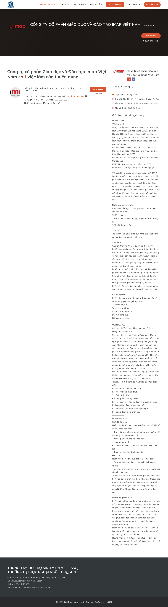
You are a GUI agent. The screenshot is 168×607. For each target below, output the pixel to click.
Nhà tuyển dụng (48, 4)
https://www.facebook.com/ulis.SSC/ (35, 587)
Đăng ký (153, 4)
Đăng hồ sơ (115, 4)
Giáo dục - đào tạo (62, 100)
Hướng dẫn (96, 4)
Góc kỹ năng (79, 4)
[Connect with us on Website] (129, 79)
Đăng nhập (137, 4)
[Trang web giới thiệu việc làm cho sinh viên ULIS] (10, 4)
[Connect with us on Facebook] (133, 79)
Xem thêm (98, 89)
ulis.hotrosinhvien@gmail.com (28, 581)
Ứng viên (64, 4)
